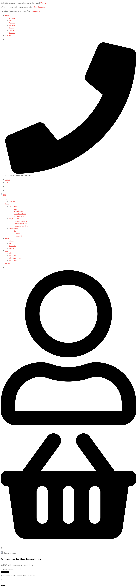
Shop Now (36, 11)
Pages (7, 238)
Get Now (43, 3)
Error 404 (12, 246)
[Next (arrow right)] (4, 585)
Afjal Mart (12, 201)
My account (18, 236)
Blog (6, 251)
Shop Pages (13, 228)
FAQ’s (11, 243)
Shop (7, 204)
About (11, 241)
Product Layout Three (21, 226)
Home (7, 15)
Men (10, 20)
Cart (15, 231)
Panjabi (11, 28)
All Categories (10, 18)
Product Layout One (20, 221)
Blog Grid (12, 256)
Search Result (14, 248)
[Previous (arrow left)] (2, 585)
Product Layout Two (20, 223)
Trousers (12, 30)
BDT (6, 182)
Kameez (12, 25)
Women (12, 23)
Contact (7, 263)
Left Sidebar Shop (20, 211)
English (7, 180)
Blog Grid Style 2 (15, 258)
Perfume (12, 33)
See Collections (39, 7)
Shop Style (13, 206)
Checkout (8, 35)
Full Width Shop (19, 216)
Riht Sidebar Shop (20, 214)
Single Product (14, 219)
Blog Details (13, 260)
